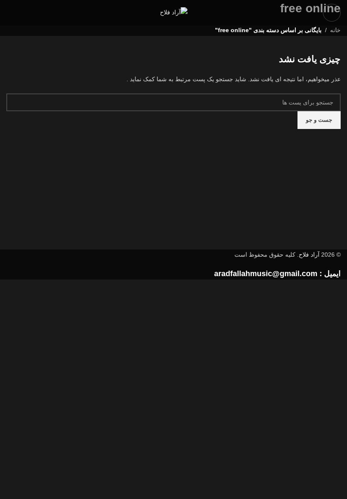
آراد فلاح (309, 254)
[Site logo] (173, 12)
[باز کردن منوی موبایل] (332, 12)
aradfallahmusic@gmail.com (265, 273)
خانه (335, 30)
